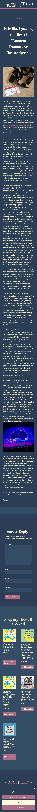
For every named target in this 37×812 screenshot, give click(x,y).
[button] (34, 788)
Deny (18, 802)
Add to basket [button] (28, 667)
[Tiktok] (29, 4)
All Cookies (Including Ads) (18, 797)
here (31, 495)
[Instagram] (20, 4)
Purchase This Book (9, 662)
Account (22, 2)
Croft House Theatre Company (17, 125)
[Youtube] (23, 4)
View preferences (18, 807)
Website (8, 587)
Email (7, 578)
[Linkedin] (32, 4)
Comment (9, 544)
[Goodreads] (20, 6)
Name (7, 569)
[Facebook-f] (26, 4)
